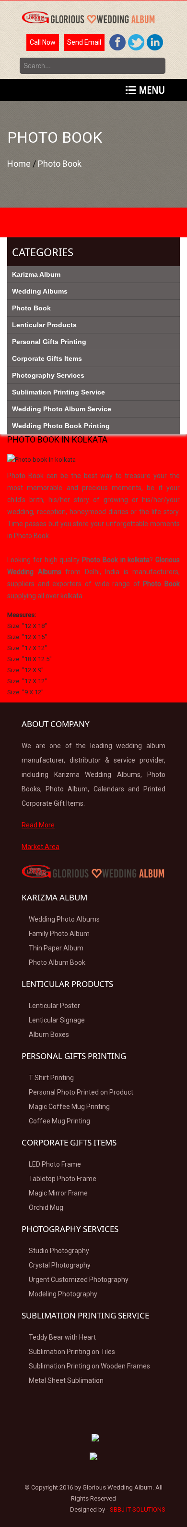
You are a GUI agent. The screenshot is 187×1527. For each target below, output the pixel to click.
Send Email (84, 42)
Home (20, 164)
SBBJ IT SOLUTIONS (137, 1509)
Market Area (40, 846)
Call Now (43, 42)
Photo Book (60, 164)
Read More (38, 825)
